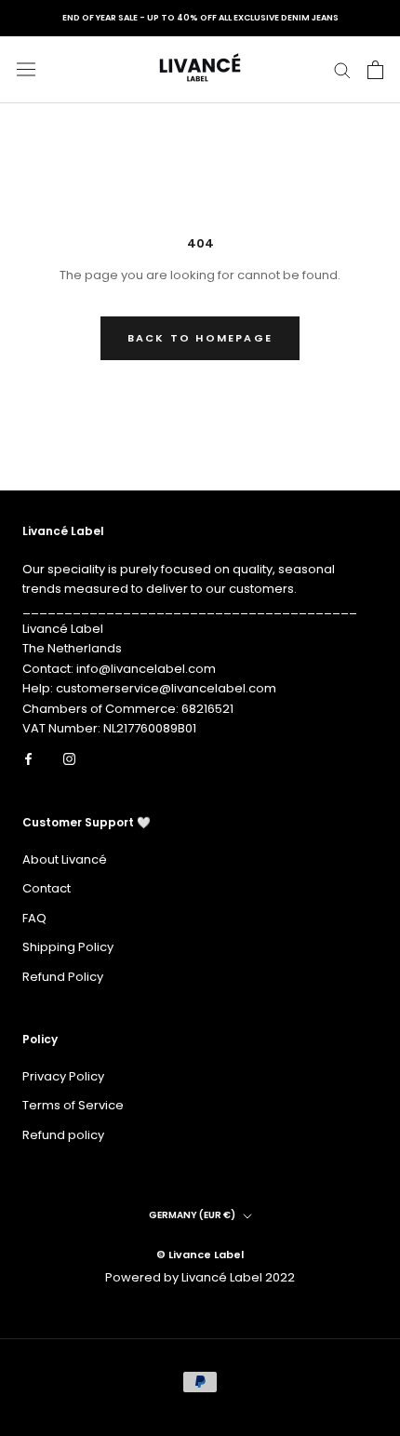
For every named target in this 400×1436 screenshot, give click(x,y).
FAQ (34, 918)
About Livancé (64, 859)
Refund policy (63, 1135)
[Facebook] (28, 758)
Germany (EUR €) (192, 1215)
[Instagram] (69, 758)
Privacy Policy (63, 1076)
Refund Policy (62, 977)
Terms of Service (73, 1105)
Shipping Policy (67, 947)
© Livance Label (200, 1254)
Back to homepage (200, 337)
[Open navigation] (26, 69)
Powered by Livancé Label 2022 (200, 1277)
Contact (46, 888)
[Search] (342, 69)
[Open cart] (375, 69)
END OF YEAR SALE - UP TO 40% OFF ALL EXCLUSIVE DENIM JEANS (200, 17)
